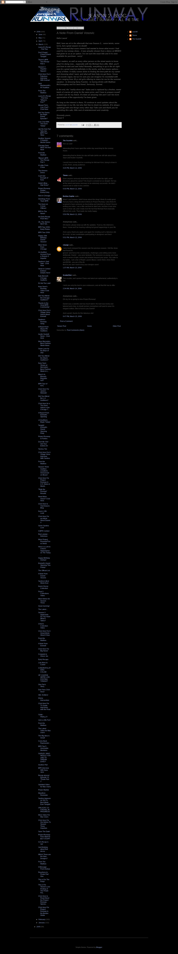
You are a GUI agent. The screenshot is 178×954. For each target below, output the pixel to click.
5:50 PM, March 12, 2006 (72, 214)
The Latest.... (43, 609)
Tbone (65, 175)
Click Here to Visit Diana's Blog (44, 506)
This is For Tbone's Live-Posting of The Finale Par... (44, 889)
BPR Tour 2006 (44, 232)
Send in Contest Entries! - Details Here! (44, 271)
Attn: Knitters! (43, 695)
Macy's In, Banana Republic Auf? (42, 377)
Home (89, 326)
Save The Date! (44, 831)
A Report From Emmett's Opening (43, 415)
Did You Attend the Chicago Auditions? (44, 298)
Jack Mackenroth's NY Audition (44, 86)
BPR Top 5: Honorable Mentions (43, 748)
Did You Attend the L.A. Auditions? (43, 398)
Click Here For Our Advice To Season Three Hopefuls (44, 824)
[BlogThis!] (90, 125)
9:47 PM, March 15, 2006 (72, 316)
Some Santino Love (43, 527)
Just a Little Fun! (44, 720)
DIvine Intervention (43, 699)
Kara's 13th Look (42, 512)
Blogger (99, 947)
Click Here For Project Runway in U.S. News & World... (44, 482)
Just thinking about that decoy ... (43, 849)
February (42, 919)
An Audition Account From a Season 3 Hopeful (44, 255)
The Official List (44, 571)
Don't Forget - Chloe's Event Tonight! (44, 54)
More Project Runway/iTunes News (44, 542)
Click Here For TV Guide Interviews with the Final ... (44, 707)
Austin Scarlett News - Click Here (44, 336)
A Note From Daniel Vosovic (43, 576)
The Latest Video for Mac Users (44, 731)
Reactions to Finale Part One (43, 874)
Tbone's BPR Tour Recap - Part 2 (44, 62)
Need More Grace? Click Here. (44, 499)
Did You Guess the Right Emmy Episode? (44, 116)
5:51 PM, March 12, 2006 (72, 237)
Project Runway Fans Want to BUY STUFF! (44, 837)
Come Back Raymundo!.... (44, 742)
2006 (39, 32)
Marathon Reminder (43, 794)
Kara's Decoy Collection (43, 587)
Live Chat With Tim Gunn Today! (43, 124)
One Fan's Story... (42, 685)
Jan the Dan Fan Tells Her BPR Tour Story (44, 132)
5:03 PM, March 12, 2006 (72, 189)
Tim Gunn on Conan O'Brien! (43, 206)
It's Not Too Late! (44, 283)
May (40, 38)
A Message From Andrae (44, 868)
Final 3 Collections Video (43, 594)
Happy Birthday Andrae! (44, 559)
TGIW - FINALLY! (42, 716)
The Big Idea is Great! (44, 737)
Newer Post (61, 326)
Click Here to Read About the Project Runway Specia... (43, 900)
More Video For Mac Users (44, 816)
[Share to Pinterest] (98, 125)
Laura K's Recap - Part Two (44, 48)
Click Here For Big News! (43, 650)
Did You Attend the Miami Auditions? (43, 358)
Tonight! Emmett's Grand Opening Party (42, 429)
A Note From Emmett (43, 645)
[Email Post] (83, 125)
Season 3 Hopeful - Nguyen (42, 69)
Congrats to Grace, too (43, 655)
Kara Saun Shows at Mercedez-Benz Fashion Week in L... (44, 367)
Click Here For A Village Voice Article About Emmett (44, 313)
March (41, 44)
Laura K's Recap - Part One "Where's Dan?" (44, 99)
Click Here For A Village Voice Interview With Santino (44, 455)
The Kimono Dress (42, 172)
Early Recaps (43, 659)
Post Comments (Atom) (75, 330)
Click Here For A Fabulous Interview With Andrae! (44, 77)
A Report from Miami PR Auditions (43, 329)
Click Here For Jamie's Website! (43, 391)
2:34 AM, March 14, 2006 (72, 289)
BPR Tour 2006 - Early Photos (44, 228)
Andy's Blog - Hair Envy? (43, 184)
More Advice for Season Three (44, 601)
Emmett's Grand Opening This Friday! (44, 565)
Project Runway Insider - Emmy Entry (44, 190)
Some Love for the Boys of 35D (43, 351)
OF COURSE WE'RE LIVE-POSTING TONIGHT (44, 678)
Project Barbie (43, 790)
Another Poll (43, 765)
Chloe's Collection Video (43, 626)
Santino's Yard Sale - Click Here (43, 264)
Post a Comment (66, 321)
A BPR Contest (43, 531)
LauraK (135, 32)
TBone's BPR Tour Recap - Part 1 (44, 160)
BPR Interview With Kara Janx (43, 770)
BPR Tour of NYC (42, 385)
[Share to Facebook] (95, 125)
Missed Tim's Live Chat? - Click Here (44, 107)
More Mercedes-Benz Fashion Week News (44, 343)
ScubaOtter (67, 275)
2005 (39, 927)
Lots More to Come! (43, 664)
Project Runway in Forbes (44, 437)
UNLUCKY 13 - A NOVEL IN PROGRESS (44, 810)
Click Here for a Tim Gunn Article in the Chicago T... (44, 406)
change (66, 245)
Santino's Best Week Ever (43, 582)
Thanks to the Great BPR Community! (43, 305)
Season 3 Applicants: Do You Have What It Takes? (44, 617)
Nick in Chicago (44, 196)
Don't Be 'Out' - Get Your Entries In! (43, 444)
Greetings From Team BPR (44, 200)
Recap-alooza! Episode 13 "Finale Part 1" (43, 778)
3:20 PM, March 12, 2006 (72, 168)
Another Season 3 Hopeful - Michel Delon (44, 140)
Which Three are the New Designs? (44, 856)
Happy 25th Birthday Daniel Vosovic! (42, 239)
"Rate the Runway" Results (42, 491)
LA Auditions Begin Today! (44, 421)
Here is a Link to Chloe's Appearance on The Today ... (44, 551)
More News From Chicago (42, 247)
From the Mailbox (42, 154)
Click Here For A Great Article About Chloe (44, 633)
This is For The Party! (43, 880)
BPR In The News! (42, 212)
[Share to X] (92, 125)
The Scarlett (67, 141)
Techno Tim (42, 449)
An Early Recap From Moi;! (44, 218)
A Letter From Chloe (43, 166)
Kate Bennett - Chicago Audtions (43, 278)
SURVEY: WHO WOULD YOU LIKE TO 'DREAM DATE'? (44, 758)
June (41, 34)
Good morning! (44, 606)
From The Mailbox (42, 92)
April (40, 41)
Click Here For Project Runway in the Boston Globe (43, 911)
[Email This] (87, 125)
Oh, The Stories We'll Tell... (44, 223)
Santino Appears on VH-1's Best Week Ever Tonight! (44, 801)
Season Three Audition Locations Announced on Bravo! (43, 471)
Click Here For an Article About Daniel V (44, 519)
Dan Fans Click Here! (44, 691)
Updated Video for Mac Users (44, 786)
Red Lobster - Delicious (43, 535)
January (42, 923)
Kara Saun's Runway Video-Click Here (43, 290)
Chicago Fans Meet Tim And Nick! (44, 148)
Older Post (117, 326)
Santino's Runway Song (42, 322)
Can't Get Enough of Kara (43, 178)
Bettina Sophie (68, 196)
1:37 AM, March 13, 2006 (72, 268)
